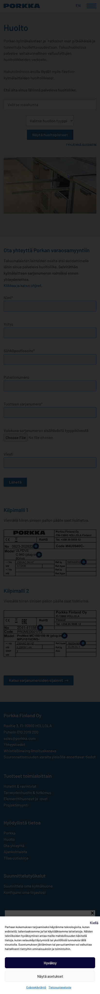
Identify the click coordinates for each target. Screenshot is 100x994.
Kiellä (94, 923)
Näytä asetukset (50, 976)
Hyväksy (50, 963)
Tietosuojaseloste (60, 987)
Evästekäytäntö (36, 987)
